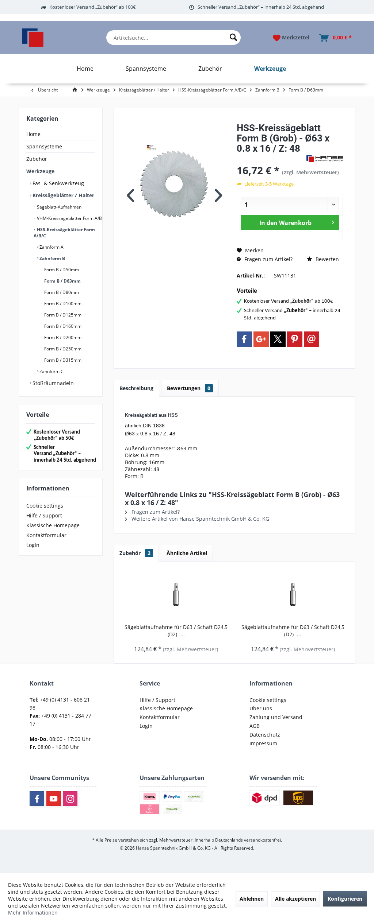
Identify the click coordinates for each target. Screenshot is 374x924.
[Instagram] (70, 798)
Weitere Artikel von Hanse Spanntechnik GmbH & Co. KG (199, 518)
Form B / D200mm (62, 337)
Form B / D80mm (61, 292)
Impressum (263, 743)
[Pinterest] (294, 339)
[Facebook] (244, 339)
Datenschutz (264, 734)
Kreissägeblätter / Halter (62, 195)
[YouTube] (53, 798)
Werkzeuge (40, 171)
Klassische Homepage (53, 525)
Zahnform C (51, 371)
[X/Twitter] (278, 339)
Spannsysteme (44, 146)
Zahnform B (51, 258)
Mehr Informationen (33, 912)
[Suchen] (233, 37)
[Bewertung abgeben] (271, 158)
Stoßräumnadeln (52, 383)
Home (33, 134)
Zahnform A (51, 247)
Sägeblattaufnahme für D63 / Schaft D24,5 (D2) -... (176, 631)
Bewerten (326, 259)
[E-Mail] (311, 339)
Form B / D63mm (62, 281)
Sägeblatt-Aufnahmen (58, 207)
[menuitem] (173, 37)
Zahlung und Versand (275, 717)
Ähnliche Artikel (187, 553)
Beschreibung (136, 388)
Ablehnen (252, 898)
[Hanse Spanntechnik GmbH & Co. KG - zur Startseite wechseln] (32, 37)
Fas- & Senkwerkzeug (57, 183)
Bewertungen (188, 388)
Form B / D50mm (61, 270)
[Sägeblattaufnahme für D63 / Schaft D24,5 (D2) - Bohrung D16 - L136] (293, 594)
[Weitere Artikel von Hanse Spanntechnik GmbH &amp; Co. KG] (324, 158)
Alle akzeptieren (295, 898)
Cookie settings (44, 505)
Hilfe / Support (44, 515)
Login (32, 544)
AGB (254, 725)
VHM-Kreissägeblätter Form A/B (69, 218)
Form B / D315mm (62, 360)
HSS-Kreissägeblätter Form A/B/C (64, 232)
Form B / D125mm (62, 315)
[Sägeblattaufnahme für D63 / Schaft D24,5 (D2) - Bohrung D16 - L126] (176, 594)
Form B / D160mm (62, 326)
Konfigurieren (345, 898)
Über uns (260, 708)
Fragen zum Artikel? (268, 259)
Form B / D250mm (62, 349)
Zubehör (36, 158)
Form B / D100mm (62, 303)
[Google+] (261, 339)
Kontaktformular (46, 535)
